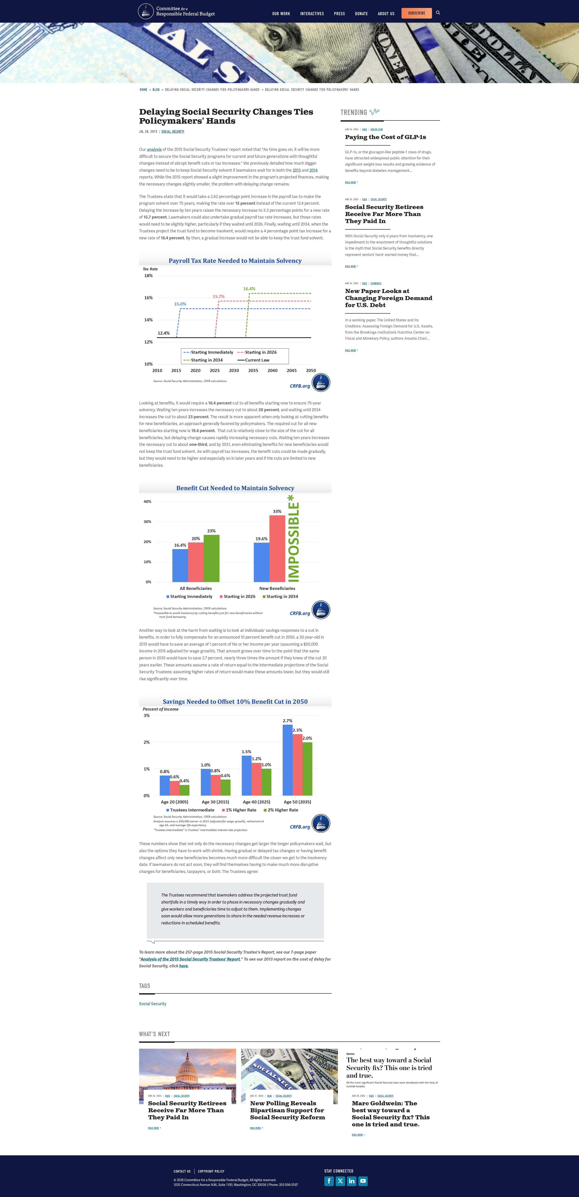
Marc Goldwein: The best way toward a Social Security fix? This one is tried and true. (391, 1114)
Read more (350, 182)
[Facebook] (329, 1181)
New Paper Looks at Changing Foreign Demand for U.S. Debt (388, 298)
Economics (376, 283)
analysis (154, 149)
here (183, 966)
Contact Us (182, 1171)
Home (143, 90)
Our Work (281, 13)
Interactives (312, 13)
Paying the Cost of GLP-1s (385, 137)
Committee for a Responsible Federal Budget (176, 11)
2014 (313, 170)
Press (339, 13)
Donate (361, 13)
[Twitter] (340, 1181)
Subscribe (416, 13)
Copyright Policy (211, 1171)
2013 (297, 170)
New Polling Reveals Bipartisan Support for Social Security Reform (287, 1111)
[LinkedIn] (351, 1181)
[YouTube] (363, 1181)
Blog (156, 90)
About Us (386, 13)
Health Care (377, 129)
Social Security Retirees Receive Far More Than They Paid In (384, 214)
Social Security (173, 132)
